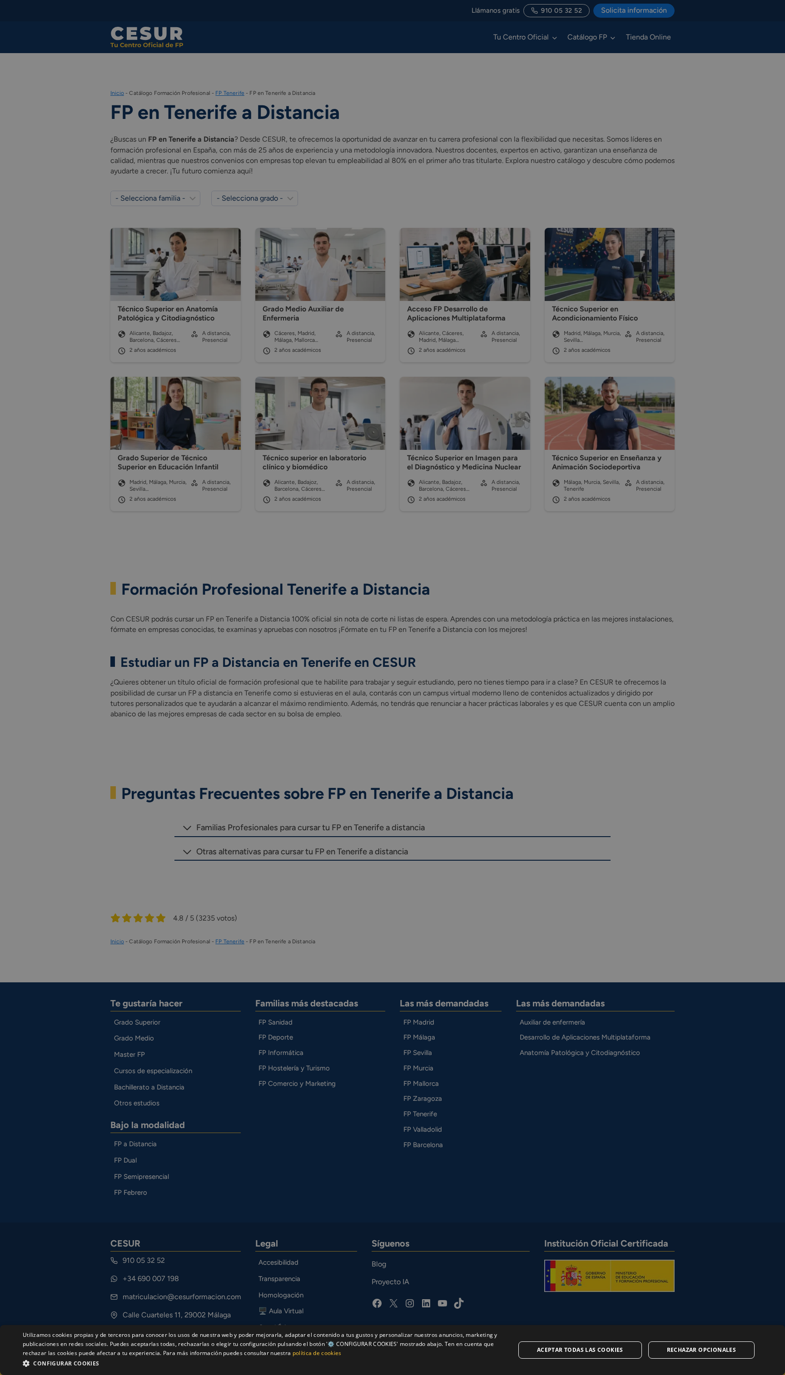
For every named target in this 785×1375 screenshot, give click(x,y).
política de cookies (317, 1353)
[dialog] (392, 1350)
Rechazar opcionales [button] (701, 1350)
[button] (262, 1363)
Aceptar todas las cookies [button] (580, 1350)
